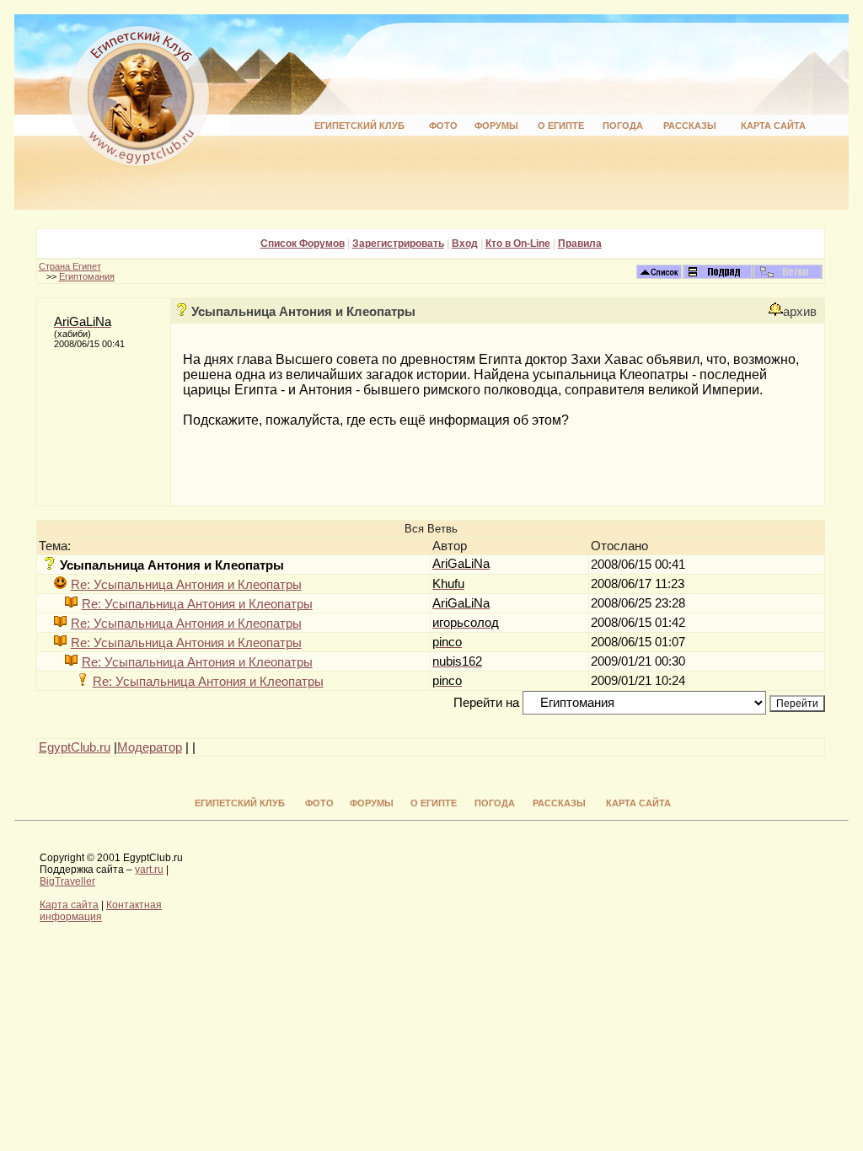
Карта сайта (773, 125)
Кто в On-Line (517, 243)
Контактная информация (101, 911)
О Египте (561, 125)
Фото (443, 125)
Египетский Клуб (359, 125)
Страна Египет (70, 266)
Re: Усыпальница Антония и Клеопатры (186, 585)
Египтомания (87, 276)
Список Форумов (302, 243)
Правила (580, 243)
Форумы (496, 125)
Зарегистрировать (398, 243)
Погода (623, 125)
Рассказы (689, 125)
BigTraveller (67, 881)
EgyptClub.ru (74, 747)
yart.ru (149, 869)
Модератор (149, 747)
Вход (465, 243)
